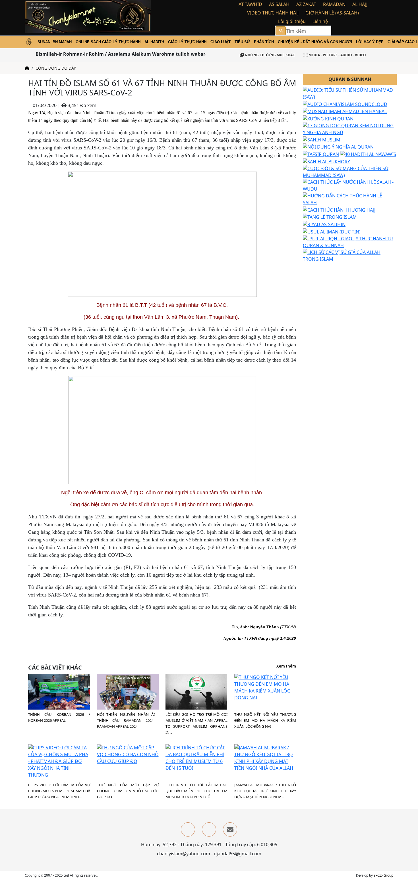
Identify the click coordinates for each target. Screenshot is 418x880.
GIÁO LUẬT (220, 42)
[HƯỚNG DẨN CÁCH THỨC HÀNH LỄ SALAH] (350, 198)
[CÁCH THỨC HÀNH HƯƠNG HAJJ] (339, 209)
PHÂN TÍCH (264, 42)
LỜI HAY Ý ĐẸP (370, 42)
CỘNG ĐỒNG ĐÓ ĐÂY (56, 68)
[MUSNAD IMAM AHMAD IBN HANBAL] (345, 111)
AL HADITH (154, 42)
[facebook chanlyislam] (188, 829)
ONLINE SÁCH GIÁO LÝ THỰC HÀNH (108, 42)
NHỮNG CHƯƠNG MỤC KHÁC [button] (269, 55)
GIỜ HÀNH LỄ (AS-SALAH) (332, 13)
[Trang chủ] (27, 68)
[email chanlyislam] (230, 829)
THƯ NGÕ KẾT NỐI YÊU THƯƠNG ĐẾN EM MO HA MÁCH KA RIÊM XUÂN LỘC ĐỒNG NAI (265, 720)
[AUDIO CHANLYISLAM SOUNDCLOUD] (345, 104)
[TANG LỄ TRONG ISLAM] (330, 217)
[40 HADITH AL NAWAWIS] (368, 154)
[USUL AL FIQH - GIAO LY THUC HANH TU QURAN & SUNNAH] (350, 241)
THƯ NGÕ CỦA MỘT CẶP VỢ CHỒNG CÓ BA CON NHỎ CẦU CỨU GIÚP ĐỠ (128, 790)
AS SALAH (279, 4)
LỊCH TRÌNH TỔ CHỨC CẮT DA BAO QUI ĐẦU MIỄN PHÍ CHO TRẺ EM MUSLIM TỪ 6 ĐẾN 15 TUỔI (196, 790)
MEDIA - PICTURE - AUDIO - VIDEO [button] (337, 55)
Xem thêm (286, 666)
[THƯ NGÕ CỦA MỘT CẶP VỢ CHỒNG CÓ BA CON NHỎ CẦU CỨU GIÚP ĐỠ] (128, 754)
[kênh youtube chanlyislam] (209, 829)
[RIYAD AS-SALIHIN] (324, 224)
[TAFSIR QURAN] (321, 154)
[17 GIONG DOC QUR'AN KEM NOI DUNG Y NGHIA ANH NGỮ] (350, 128)
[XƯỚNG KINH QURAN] (328, 118)
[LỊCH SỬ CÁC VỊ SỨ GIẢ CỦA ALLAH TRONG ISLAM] (350, 255)
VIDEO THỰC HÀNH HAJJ (273, 13)
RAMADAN (334, 4)
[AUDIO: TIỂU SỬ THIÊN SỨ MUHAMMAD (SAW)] (350, 93)
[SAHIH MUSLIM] (321, 139)
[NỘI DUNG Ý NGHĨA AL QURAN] (338, 146)
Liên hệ (320, 21)
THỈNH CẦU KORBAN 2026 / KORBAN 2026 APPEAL (59, 717)
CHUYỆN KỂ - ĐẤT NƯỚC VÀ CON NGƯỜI (315, 42)
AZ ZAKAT (306, 4)
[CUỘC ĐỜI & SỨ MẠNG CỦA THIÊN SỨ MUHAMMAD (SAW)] (350, 171)
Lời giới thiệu (292, 21)
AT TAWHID (250, 4)
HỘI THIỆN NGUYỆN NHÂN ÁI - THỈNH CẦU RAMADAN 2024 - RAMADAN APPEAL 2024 (128, 720)
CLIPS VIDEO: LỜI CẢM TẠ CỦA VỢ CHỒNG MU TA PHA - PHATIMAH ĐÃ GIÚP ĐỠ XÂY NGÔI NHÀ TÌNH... (59, 790)
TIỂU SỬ (242, 42)
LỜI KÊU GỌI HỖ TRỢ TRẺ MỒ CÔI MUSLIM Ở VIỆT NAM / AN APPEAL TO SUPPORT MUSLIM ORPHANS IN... (196, 723)
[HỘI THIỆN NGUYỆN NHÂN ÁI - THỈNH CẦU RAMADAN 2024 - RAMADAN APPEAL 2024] (128, 695)
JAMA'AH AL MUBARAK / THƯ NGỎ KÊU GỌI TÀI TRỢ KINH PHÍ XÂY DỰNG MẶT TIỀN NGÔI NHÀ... (265, 790)
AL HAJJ (359, 4)
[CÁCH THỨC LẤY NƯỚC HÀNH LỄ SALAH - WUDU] (350, 185)
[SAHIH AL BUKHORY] (326, 161)
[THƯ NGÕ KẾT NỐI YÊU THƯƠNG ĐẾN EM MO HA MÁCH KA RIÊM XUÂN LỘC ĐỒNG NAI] (265, 687)
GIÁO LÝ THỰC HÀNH (187, 42)
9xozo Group (383, 875)
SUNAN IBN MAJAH (55, 42)
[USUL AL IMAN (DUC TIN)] (332, 231)
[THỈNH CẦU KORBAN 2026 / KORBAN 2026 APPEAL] (59, 693)
